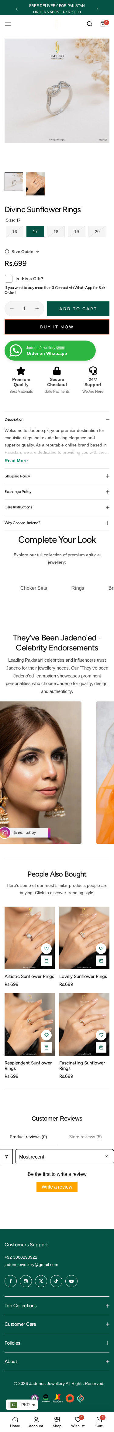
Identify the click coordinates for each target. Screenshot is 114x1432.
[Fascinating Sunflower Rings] (84, 1024)
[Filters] (6, 1156)
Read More (16, 460)
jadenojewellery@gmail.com (31, 1264)
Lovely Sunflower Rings (83, 976)
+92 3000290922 (21, 1257)
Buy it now (57, 327)
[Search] (89, 24)
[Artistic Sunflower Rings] (30, 938)
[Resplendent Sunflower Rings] (30, 1024)
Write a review (57, 1186)
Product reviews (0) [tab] (28, 1136)
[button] (16, 9)
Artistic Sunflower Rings (29, 976)
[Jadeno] (57, 24)
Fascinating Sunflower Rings (82, 1065)
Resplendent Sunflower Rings (28, 1065)
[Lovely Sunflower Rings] (84, 938)
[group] (57, 91)
